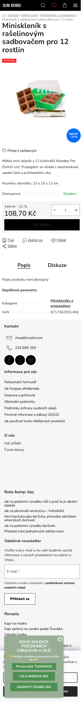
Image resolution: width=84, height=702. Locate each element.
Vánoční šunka (15, 635)
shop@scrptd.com (29, 337)
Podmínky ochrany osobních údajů (30, 408)
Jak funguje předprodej (21, 388)
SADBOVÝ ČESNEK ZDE (34, 687)
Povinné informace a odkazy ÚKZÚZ (31, 414)
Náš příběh (12, 443)
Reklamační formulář (20, 382)
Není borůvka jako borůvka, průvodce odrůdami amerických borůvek (40, 518)
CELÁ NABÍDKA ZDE (33, 676)
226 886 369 (25, 347)
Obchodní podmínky (19, 401)
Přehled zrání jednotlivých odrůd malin (34, 532)
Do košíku (42, 224)
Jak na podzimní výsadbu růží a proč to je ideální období (40, 503)
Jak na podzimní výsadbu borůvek (29, 526)
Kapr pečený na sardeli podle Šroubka (33, 629)
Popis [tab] (24, 265)
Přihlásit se (20, 599)
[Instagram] (20, 360)
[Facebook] (9, 360)
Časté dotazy (14, 449)
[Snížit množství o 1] (54, 210)
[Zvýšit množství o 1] (76, 210)
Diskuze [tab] (57, 265)
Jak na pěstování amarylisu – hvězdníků (34, 511)
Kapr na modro (15, 624)
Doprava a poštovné (19, 395)
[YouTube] (31, 360)
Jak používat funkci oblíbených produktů (34, 421)
